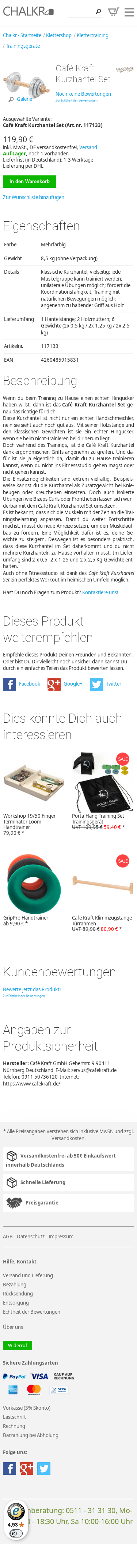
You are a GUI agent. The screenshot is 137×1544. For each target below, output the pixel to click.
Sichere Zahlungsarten (30, 1363)
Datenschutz (31, 1236)
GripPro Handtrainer (25, 920)
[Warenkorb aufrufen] (113, 11)
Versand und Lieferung (28, 1275)
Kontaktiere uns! (100, 592)
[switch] (16, 1533)
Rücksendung (18, 1293)
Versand (88, 147)
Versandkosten (68, 1138)
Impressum (61, 1236)
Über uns (13, 1327)
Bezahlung (14, 1284)
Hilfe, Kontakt (20, 1262)
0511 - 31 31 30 (90, 1510)
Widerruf (17, 1345)
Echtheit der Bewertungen (31, 1312)
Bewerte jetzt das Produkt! (32, 989)
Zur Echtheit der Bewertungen (77, 100)
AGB (8, 1236)
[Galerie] (26, 108)
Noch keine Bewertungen (83, 94)
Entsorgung (16, 1302)
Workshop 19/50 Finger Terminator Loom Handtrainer (29, 825)
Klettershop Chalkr (28, 13)
